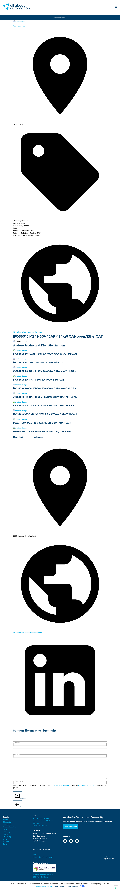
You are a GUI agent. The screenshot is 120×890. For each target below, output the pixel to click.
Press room (36, 884)
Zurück (20, 807)
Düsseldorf (7, 824)
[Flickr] (71, 841)
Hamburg (6, 832)
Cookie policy (95, 884)
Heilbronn (7, 834)
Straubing (7, 837)
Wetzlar (6, 842)
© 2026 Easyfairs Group (20, 884)
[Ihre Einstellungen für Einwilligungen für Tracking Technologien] (116, 888)
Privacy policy (82, 884)
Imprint (106, 884)
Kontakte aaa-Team (41, 818)
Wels (5, 839)
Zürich (5, 844)
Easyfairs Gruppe (40, 826)
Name (15, 735)
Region (36, 823)
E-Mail (15, 747)
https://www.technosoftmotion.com (27, 332)
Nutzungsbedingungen (87, 785)
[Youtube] (77, 841)
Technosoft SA (19, 26)
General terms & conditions (63, 884)
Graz (5, 829)
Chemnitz (7, 822)
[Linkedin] (65, 841)
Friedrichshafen (9, 827)
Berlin (5, 819)
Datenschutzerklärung (63, 785)
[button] (116, 7)
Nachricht (17, 759)
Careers (46, 884)
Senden (21, 798)
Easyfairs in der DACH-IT (43, 821)
